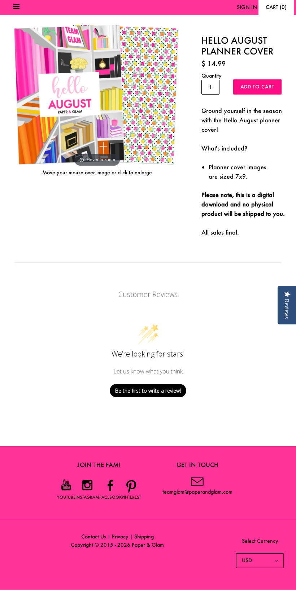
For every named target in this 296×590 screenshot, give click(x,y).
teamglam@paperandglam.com (197, 491)
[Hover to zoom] (97, 93)
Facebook (110, 497)
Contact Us (93, 536)
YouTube (66, 497)
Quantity (211, 75)
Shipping (144, 536)
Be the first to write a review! (148, 390)
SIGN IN (247, 7)
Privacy (120, 536)
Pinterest (131, 497)
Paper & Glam (148, 544)
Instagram (87, 497)
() (276, 7)
